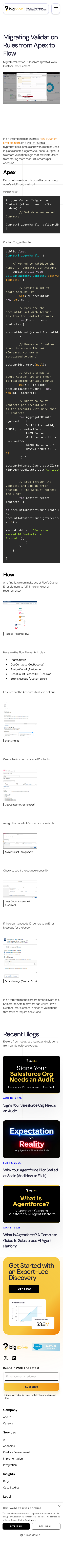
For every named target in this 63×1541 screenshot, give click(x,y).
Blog (6, 1481)
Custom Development (16, 1452)
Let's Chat (24, 1289)
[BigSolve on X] (6, 1357)
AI (4, 1439)
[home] (26, 8)
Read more (30, 1520)
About (7, 1417)
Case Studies (11, 1487)
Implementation (13, 1458)
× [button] (59, 1506)
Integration (10, 1465)
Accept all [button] (16, 1526)
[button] (55, 8)
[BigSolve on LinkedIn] (14, 1357)
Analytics (9, 1446)
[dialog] (31, 1522)
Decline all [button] (46, 1526)
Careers (8, 1423)
